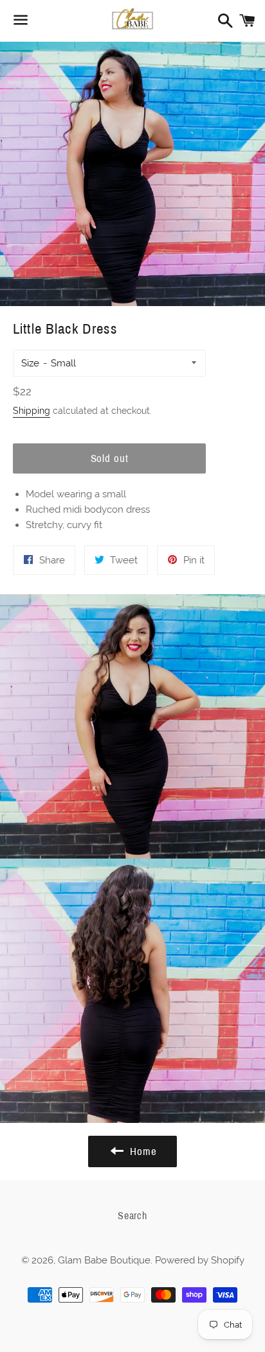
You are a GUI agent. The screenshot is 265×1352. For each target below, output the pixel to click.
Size (30, 363)
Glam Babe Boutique (104, 1260)
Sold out (110, 458)
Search (132, 1215)
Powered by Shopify (199, 1260)
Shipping (31, 411)
